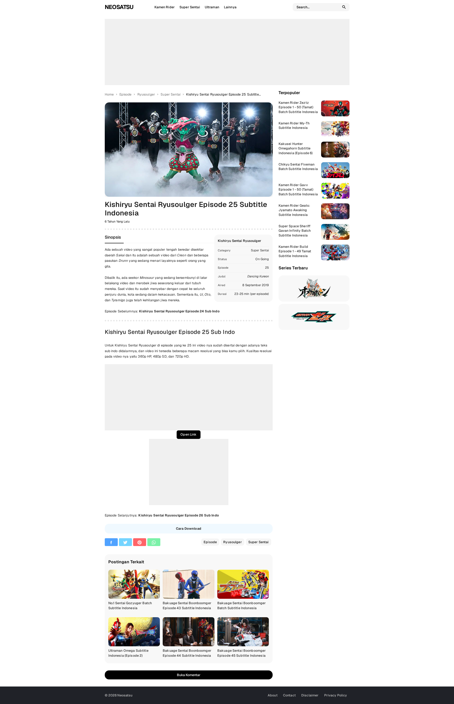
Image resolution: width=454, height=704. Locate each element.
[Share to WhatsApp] (153, 542)
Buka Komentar (189, 675)
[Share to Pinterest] (139, 542)
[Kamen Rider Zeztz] (314, 317)
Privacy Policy (335, 695)
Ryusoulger (232, 542)
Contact (289, 695)
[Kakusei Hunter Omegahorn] (314, 288)
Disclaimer (310, 695)
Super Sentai (260, 250)
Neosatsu (119, 7)
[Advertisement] (227, 52)
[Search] (344, 7)
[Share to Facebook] (111, 542)
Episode (210, 542)
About (273, 695)
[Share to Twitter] (125, 542)
